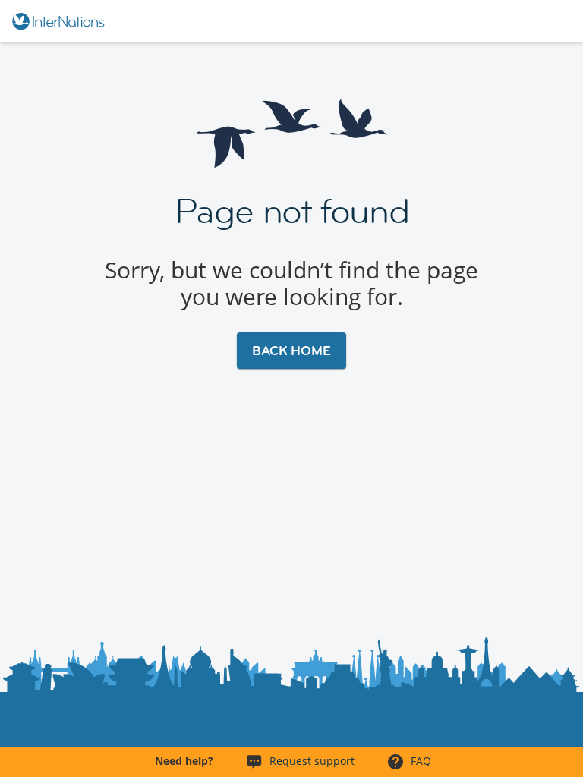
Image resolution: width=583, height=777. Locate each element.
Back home (291, 350)
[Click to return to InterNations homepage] (60, 21)
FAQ (421, 760)
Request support (312, 760)
